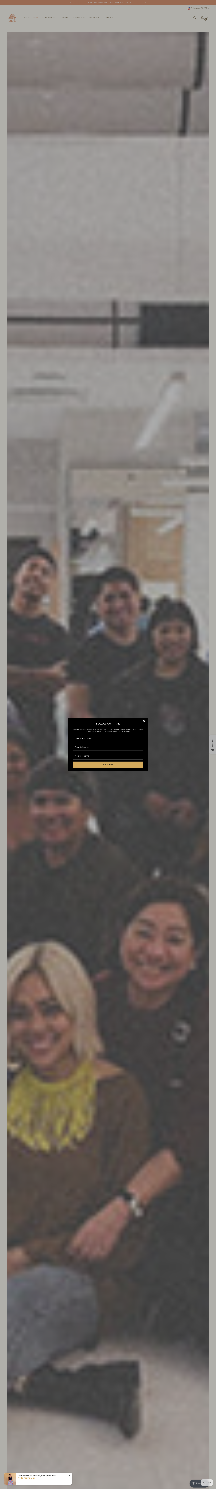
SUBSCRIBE (108, 764)
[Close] (144, 721)
